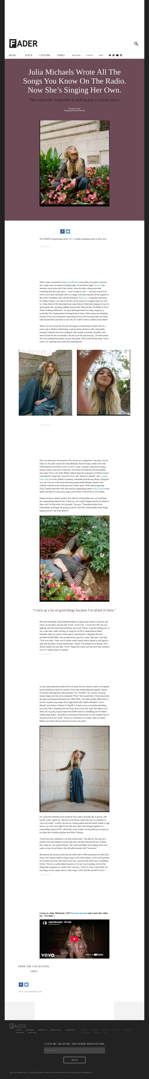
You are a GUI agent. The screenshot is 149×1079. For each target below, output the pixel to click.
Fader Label (20, 1032)
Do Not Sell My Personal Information (76, 1072)
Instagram (115, 1030)
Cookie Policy (70, 1030)
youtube (117, 55)
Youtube (104, 1030)
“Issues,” (97, 285)
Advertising (29, 1030)
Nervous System (78, 913)
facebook (113, 55)
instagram (121, 55)
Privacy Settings (52, 1072)
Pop (40, 992)
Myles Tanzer (75, 108)
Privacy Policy (56, 1030)
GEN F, (21, 992)
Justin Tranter (98, 488)
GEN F (71, 239)
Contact (19, 1030)
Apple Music (127, 1030)
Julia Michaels (73, 282)
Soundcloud (86, 1032)
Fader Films (32, 1032)
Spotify (97, 1032)
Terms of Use (42, 1030)
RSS (104, 1032)
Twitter (110, 55)
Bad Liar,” (83, 298)
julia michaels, (31, 992)
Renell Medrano (79, 110)
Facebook (94, 1030)
